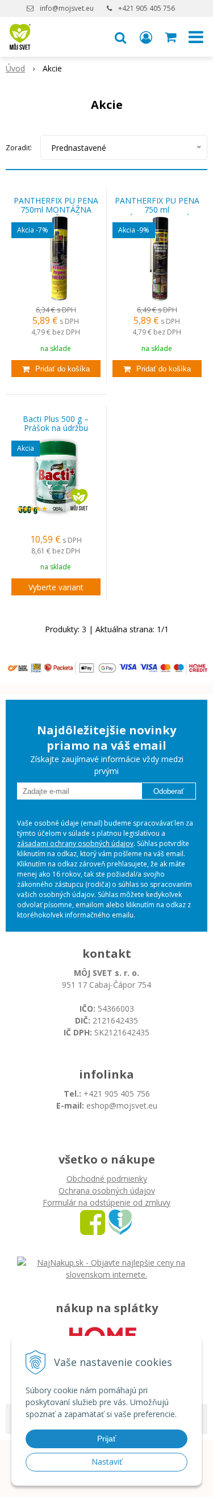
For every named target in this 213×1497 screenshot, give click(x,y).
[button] (120, 37)
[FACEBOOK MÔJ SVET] (92, 1221)
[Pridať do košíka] (56, 368)
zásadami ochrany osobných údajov (75, 843)
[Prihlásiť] (146, 37)
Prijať (106, 1438)
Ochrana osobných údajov (107, 1190)
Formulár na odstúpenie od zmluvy (106, 1202)
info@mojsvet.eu (67, 8)
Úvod (15, 68)
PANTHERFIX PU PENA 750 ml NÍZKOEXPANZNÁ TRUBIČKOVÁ (157, 209)
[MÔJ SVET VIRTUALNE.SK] (120, 1221)
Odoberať (168, 791)
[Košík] (171, 37)
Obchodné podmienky (106, 1178)
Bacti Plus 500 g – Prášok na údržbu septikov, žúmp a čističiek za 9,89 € (56, 428)
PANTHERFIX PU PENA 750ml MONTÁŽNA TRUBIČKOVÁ (56, 209)
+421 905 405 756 (146, 8)
